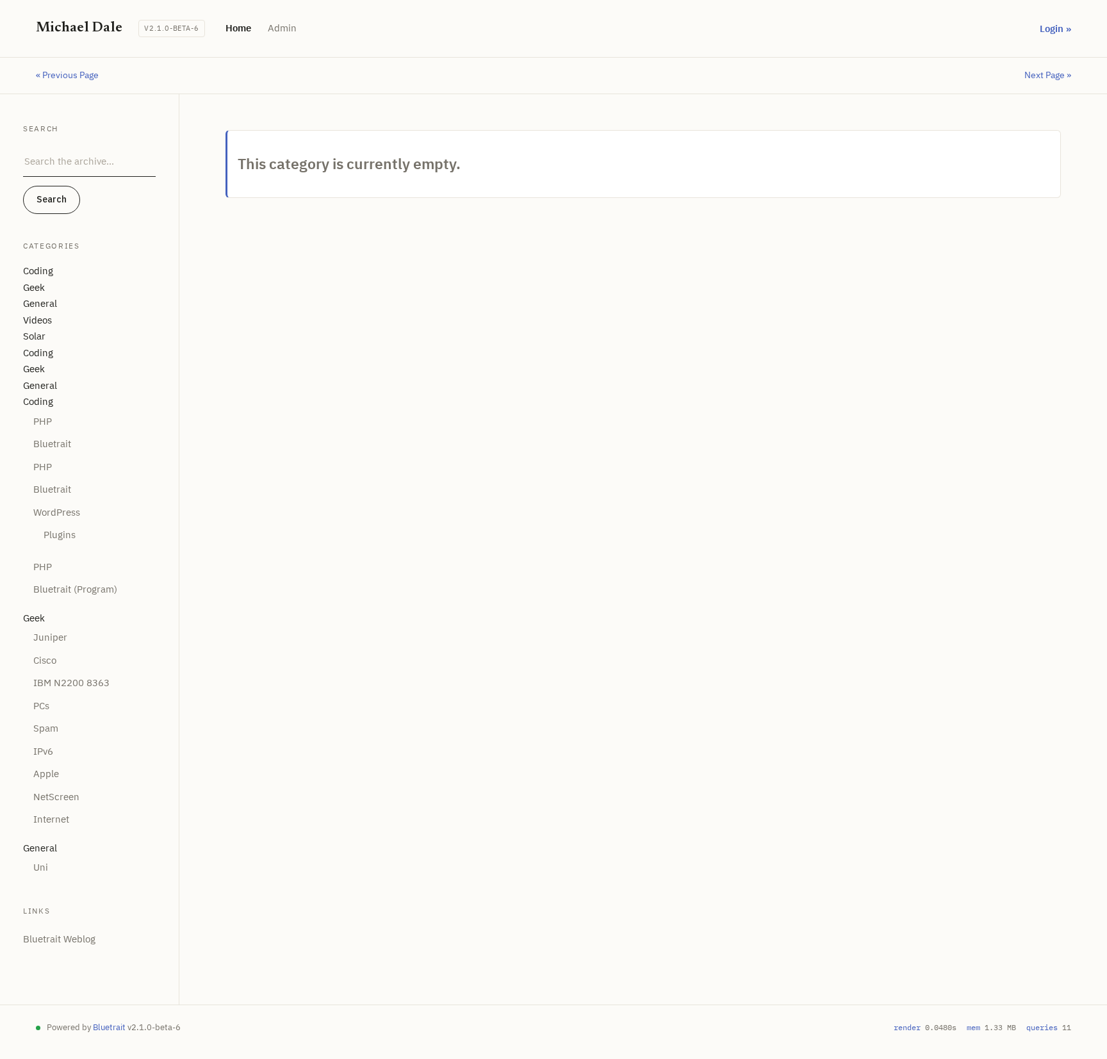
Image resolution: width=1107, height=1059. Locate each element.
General (40, 303)
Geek (34, 287)
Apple (46, 774)
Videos (37, 320)
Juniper (50, 637)
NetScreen (56, 797)
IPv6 (43, 751)
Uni (40, 867)
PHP (42, 421)
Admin (282, 28)
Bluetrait (52, 444)
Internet (51, 819)
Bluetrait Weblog (59, 939)
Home (238, 28)
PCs (41, 706)
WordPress (56, 512)
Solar (34, 336)
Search (52, 199)
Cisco (44, 660)
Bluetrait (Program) (75, 589)
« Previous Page (67, 75)
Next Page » (1047, 75)
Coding (38, 271)
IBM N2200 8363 (71, 683)
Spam (45, 728)
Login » (1055, 28)
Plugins (60, 535)
